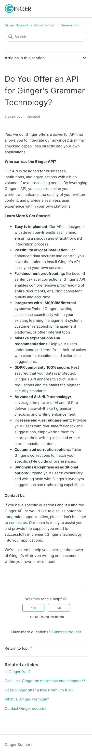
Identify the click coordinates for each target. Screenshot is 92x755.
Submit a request (66, 632)
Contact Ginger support (25, 708)
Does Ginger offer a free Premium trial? (39, 690)
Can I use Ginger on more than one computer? (45, 680)
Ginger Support (16, 25)
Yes (33, 608)
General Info (70, 25)
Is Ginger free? (18, 671)
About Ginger (45, 25)
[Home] (18, 8)
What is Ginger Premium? (27, 699)
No (59, 608)
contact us (18, 522)
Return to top (16, 648)
